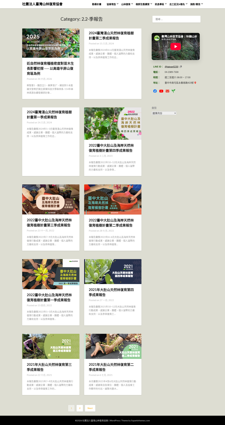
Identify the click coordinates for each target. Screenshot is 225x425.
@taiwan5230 (171, 66)
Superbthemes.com (140, 420)
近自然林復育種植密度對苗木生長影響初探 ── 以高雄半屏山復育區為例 (50, 68)
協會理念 (111, 4)
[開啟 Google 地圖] (195, 83)
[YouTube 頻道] (161, 91)
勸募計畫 (96, 4)
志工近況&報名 (177, 4)
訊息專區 (159, 4)
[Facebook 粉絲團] (155, 91)
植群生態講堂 (143, 4)
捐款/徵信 (195, 4)
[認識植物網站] (173, 91)
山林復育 (125, 4)
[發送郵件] (167, 91)
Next (90, 408)
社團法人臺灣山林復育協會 (42, 4)
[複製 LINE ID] (181, 67)
